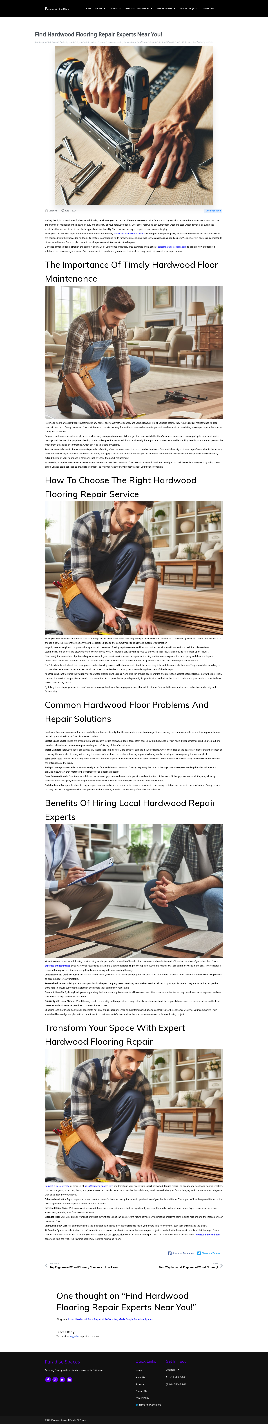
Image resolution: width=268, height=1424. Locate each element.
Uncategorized (213, 210)
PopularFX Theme (77, 1420)
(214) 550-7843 (176, 1384)
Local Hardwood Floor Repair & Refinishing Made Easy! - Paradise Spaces (110, 1319)
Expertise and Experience (57, 965)
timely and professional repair (128, 233)
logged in (74, 1336)
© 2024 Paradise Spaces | (57, 1420)
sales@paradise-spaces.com (172, 246)
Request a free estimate (57, 1185)
